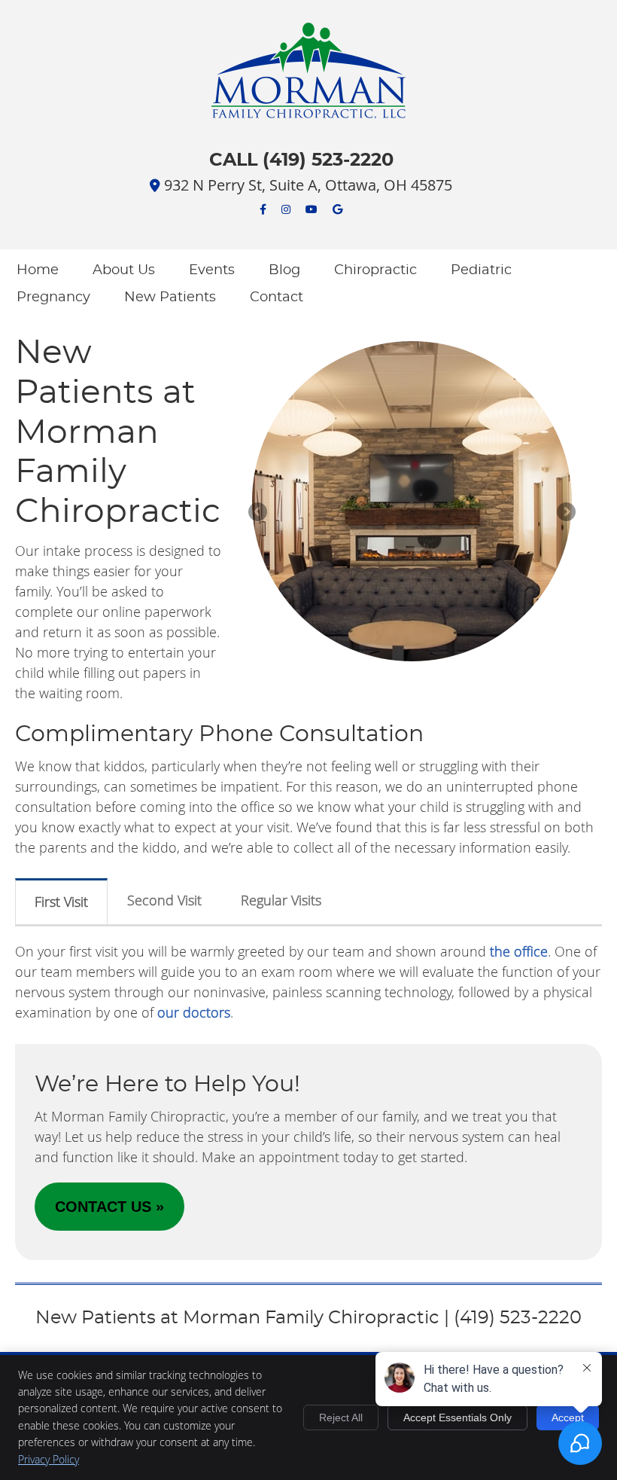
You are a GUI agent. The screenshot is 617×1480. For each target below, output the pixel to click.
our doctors (193, 1012)
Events (212, 270)
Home (38, 270)
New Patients (170, 297)
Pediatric (481, 270)
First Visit (61, 902)
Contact (276, 297)
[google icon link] (337, 208)
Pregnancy (53, 297)
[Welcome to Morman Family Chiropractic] (308, 114)
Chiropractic (375, 270)
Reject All (341, 1417)
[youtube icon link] (311, 208)
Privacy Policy (48, 1459)
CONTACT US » (109, 1206)
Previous (259, 513)
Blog (284, 270)
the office (519, 951)
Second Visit (164, 900)
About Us (124, 270)
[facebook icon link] (263, 208)
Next (565, 513)
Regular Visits (281, 900)
